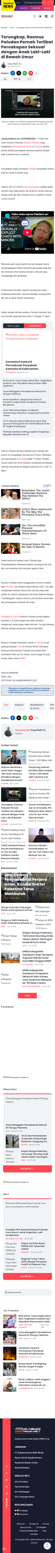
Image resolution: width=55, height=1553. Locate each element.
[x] (18, 73)
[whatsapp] (24, 73)
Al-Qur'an (39, 642)
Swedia (38, 146)
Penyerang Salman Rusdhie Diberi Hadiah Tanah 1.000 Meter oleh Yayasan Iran (40, 772)
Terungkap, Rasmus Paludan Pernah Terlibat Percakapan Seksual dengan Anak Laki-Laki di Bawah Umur (12, 812)
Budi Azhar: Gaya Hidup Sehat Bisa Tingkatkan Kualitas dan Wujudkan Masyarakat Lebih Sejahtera (27, 383)
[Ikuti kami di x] (6, 1473)
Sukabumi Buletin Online (26, 1463)
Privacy (46, 1524)
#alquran (19, 705)
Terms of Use (25, 1527)
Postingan (23, 1510)
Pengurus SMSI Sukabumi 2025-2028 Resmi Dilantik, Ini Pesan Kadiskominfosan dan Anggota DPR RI (16, 922)
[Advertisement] (28, 1409)
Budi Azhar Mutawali (31, 986)
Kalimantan (35, 325)
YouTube (10, 586)
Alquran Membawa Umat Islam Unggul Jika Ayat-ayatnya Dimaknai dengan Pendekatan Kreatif (11, 774)
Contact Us (33, 1524)
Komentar (23, 1514)
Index (27, 995)
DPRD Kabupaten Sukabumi (25, 1326)
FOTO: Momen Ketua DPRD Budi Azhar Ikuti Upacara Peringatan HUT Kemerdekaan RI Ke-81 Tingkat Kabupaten (26, 424)
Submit (44, 17)
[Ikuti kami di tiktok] (6, 1493)
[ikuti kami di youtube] (6, 1486)
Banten (22, 1370)
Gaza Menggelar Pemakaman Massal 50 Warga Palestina (24, 393)
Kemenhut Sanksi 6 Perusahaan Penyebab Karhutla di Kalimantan (22, 365)
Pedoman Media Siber (28, 1531)
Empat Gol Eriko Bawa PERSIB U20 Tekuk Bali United (33, 1246)
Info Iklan (34, 1534)
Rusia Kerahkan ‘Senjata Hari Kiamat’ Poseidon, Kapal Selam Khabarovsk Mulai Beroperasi (24, 402)
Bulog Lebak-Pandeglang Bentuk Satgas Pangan (32, 1365)
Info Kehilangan (22, 1492)
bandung (25, 1252)
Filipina (24, 1145)
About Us (21, 1524)
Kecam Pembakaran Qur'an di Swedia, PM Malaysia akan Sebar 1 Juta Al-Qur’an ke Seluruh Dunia (41, 811)
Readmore (26, 1169)
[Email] (30, 73)
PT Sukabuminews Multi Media (29, 1452)
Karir (45, 1531)
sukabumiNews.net (37, 1539)
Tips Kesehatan (22, 1487)
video (12, 28)
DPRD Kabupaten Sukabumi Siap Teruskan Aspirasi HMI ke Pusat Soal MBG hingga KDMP (37, 956)
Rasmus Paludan (31, 142)
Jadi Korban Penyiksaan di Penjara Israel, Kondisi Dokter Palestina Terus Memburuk (25, 884)
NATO (23, 658)
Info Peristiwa (21, 1481)
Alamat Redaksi (22, 1468)
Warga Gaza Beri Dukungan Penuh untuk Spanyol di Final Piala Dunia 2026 (16, 909)
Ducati (24, 1268)
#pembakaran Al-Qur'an (37, 707)
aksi (3, 862)
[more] (36, 73)
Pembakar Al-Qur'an (10, 616)
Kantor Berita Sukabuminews (28, 1457)
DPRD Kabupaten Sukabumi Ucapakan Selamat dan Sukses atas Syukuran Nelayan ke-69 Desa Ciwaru (37, 977)
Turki (19, 646)
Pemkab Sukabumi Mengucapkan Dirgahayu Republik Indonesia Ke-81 (26, 433)
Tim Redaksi (41, 1527)
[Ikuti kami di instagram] (6, 1480)
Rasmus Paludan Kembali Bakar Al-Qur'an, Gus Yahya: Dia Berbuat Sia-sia (41, 850)
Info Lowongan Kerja (24, 1497)
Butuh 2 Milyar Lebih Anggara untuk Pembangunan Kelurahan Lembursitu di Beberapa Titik (34, 1382)
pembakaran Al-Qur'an (21, 146)
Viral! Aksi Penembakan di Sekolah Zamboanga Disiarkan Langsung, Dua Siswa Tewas (26, 413)
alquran (4, 783)
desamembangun (26, 1388)
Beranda (4, 28)
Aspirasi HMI (27, 964)
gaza (6, 898)
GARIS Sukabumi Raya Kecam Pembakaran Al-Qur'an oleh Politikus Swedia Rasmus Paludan (13, 852)
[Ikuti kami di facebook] (6, 1466)
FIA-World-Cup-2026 (14, 1239)
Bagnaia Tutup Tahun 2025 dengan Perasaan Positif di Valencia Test (34, 1262)
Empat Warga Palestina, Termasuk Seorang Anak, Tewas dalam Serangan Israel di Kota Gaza (38, 937)
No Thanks (27, 17)
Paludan (32, 169)
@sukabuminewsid (13, 1292)
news (3, 926)
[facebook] (12, 73)
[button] (20, 91)
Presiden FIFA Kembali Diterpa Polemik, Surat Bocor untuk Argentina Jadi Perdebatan (27, 1232)
